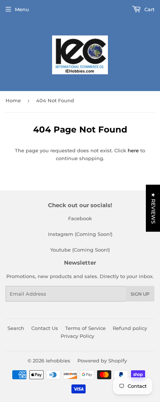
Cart (148, 9)
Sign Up (140, 294)
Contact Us (44, 328)
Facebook (80, 218)
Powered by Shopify (102, 361)
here (133, 150)
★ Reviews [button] (153, 208)
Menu (22, 9)
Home (13, 100)
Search (15, 328)
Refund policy (130, 328)
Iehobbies (58, 361)
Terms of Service (85, 328)
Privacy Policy (77, 336)
